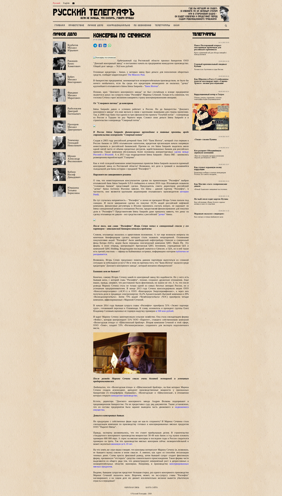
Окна (177, 25)
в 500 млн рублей (164, 311)
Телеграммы (162, 25)
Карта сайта (152, 487)
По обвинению (142, 25)
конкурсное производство (124, 395)
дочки (162, 214)
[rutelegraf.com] (94, 20)
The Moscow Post (136, 75)
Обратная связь (131, 487)
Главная (60, 25)
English (66, 3)
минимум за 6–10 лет (121, 444)
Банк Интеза (151, 86)
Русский (56, 3)
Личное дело (95, 25)
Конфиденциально (118, 25)
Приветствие (76, 25)
